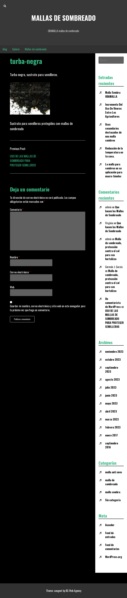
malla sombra (112, 492)
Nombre (15, 257)
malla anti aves (113, 472)
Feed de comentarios (112, 547)
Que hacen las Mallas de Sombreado (114, 211)
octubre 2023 (113, 360)
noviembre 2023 (114, 352)
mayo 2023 (111, 403)
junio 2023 (111, 395)
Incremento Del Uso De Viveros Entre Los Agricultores (113, 110)
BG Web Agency (73, 591)
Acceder (109, 525)
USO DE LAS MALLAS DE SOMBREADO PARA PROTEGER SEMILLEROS (23, 160)
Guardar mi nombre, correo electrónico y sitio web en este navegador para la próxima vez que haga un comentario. (47, 308)
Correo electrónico (20, 272)
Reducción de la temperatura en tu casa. (114, 152)
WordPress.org (113, 557)
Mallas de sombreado (63, 18)
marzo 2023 (112, 419)
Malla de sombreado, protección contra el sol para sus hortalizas (113, 249)
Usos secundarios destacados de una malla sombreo (113, 132)
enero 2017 (111, 435)
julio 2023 (110, 387)
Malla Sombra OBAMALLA (112, 94)
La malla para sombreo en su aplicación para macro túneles (113, 170)
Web (12, 287)
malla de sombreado (111, 482)
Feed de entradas (110, 535)
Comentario (16, 210)
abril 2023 (111, 411)
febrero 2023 (113, 427)
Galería (16, 49)
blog (5, 49)
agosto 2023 (112, 379)
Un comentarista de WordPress (113, 303)
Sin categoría (113, 500)
